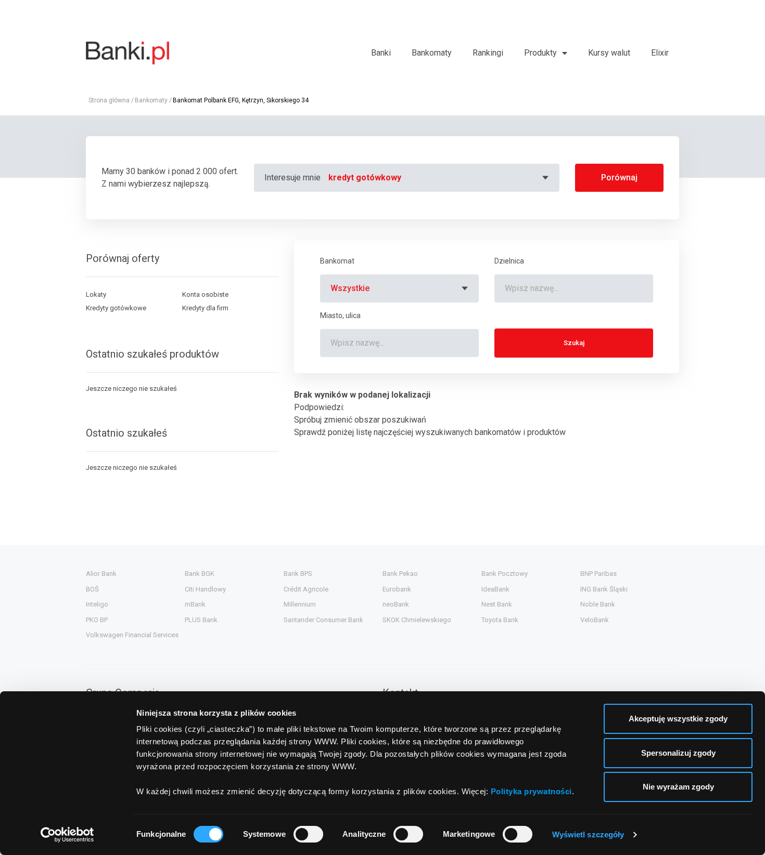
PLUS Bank (201, 620)
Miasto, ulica (340, 315)
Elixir (660, 53)
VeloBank (594, 620)
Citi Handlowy (205, 589)
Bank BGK (199, 573)
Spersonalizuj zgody (678, 752)
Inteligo (97, 604)
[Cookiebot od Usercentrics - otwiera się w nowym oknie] (67, 835)
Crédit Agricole (306, 589)
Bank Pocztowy (504, 573)
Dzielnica (509, 261)
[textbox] (440, 178)
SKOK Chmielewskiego (416, 620)
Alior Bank (101, 573)
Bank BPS (298, 573)
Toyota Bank (499, 620)
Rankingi (488, 53)
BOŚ (92, 589)
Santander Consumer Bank (323, 620)
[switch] (308, 834)
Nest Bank (496, 604)
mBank (195, 604)
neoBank (395, 604)
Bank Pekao (400, 573)
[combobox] (440, 178)
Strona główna (109, 100)
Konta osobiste (205, 294)
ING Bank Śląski (604, 589)
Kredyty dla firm (205, 308)
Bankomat (337, 261)
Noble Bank (597, 604)
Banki (381, 53)
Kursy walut (609, 53)
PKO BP (97, 620)
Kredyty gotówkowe (116, 308)
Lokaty (96, 294)
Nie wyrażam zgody (678, 786)
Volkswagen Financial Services (132, 635)
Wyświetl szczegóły (588, 834)
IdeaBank (495, 589)
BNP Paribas (598, 573)
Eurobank (396, 589)
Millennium (300, 604)
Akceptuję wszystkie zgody (678, 718)
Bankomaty (432, 53)
